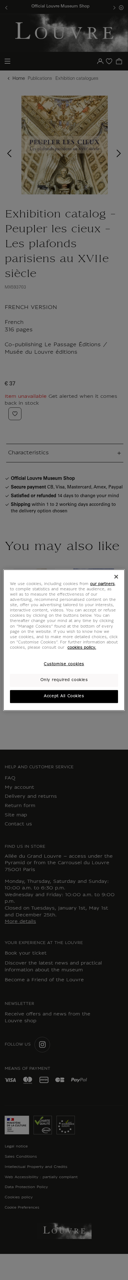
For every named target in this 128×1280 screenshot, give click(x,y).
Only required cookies (64, 680)
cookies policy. (81, 648)
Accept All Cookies (64, 696)
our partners (102, 584)
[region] (64, 640)
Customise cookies (64, 664)
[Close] (116, 576)
